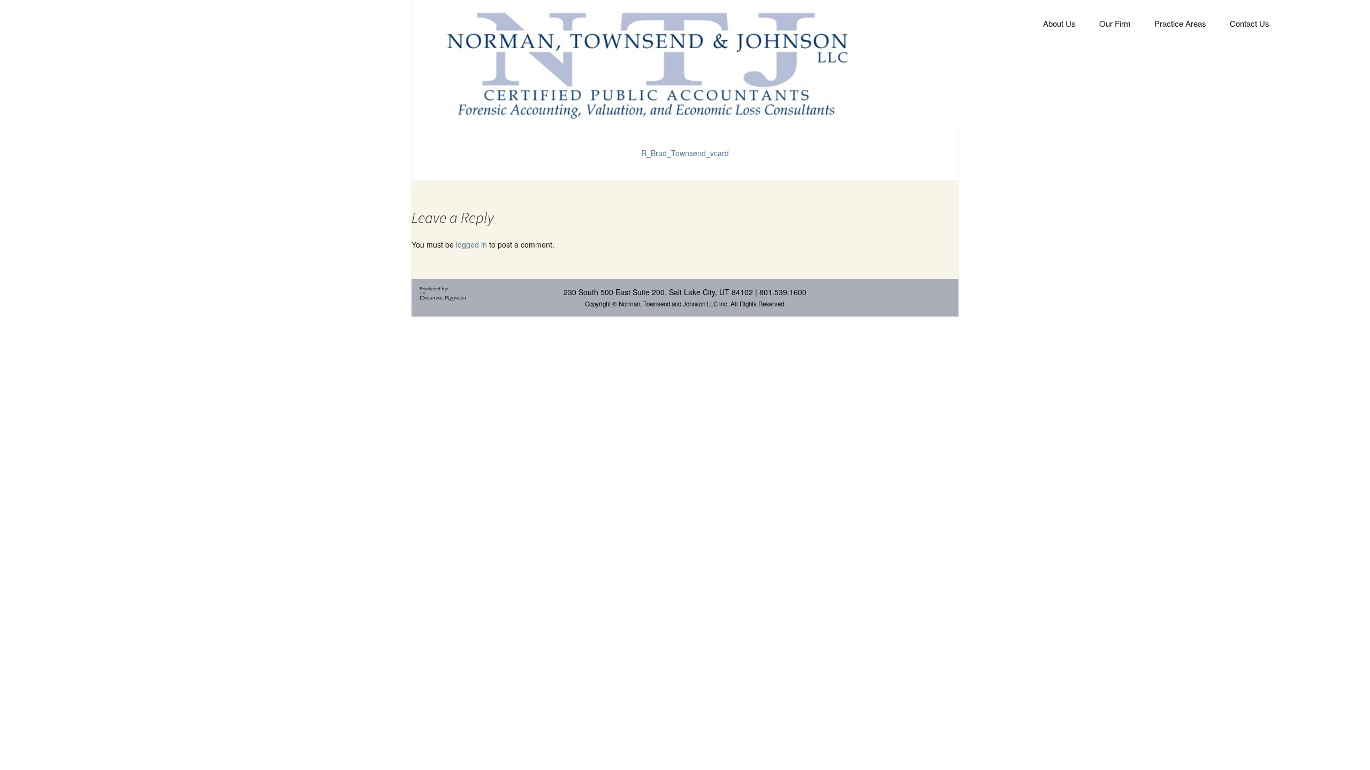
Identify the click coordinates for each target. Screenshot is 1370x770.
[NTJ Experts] (647, 63)
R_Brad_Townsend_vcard (685, 153)
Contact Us (1249, 23)
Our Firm (1115, 23)
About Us (1059, 23)
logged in (471, 244)
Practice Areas (1180, 23)
